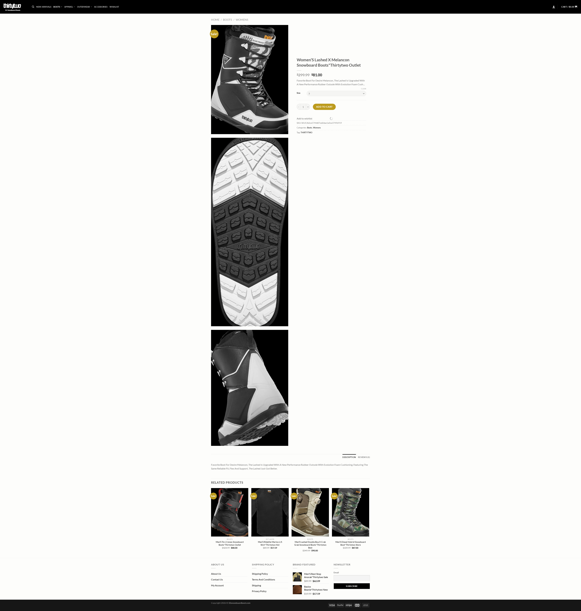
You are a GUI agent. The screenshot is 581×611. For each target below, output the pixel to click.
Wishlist (114, 7)
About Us (216, 573)
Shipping (256, 585)
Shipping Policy (260, 573)
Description (349, 457)
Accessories (100, 7)
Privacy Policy (259, 591)
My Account (217, 585)
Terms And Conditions (263, 579)
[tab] (349, 457)
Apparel (68, 7)
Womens (242, 19)
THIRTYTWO (306, 132)
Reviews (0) (364, 457)
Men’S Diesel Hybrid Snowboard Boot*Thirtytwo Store (350, 543)
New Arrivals (43, 7)
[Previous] (211, 523)
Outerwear (83, 7)
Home (215, 19)
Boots (56, 7)
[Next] (369, 523)
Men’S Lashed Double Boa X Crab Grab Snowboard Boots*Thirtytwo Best (310, 545)
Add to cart (324, 106)
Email (336, 572)
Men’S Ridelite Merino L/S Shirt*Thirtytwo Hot (270, 543)
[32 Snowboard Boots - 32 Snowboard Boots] (14, 7)
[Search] (33, 7)
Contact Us (217, 579)
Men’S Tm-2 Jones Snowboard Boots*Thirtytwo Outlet (230, 543)
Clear (363, 89)
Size (298, 93)
